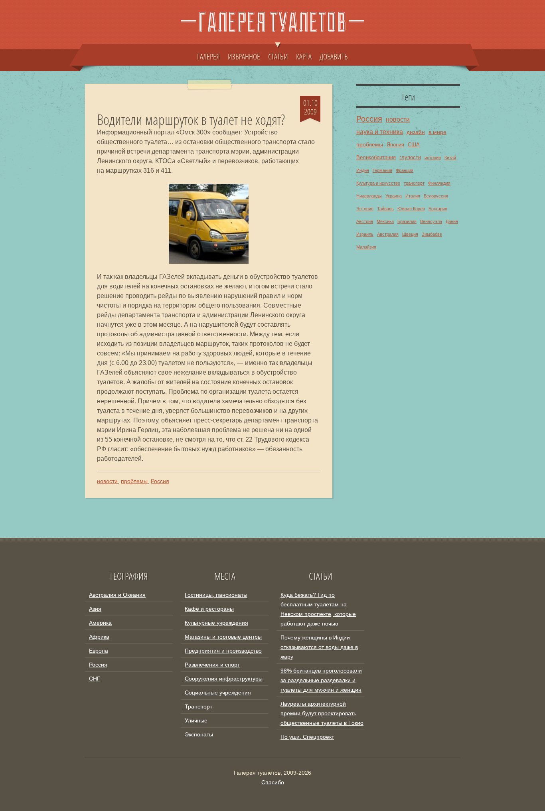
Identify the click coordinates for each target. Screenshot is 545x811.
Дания (452, 221)
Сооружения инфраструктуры (224, 678)
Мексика (385, 221)
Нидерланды (369, 195)
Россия (160, 481)
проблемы (134, 481)
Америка (100, 623)
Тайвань (385, 208)
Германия (382, 170)
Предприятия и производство (223, 650)
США (414, 145)
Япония (395, 145)
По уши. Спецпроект (307, 737)
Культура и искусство (378, 183)
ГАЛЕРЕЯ (208, 56)
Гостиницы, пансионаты (216, 595)
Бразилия (407, 221)
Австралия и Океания (117, 595)
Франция (404, 170)
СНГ (94, 678)
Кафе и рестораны (209, 609)
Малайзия (366, 247)
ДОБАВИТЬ (334, 56)
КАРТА (304, 56)
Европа (98, 650)
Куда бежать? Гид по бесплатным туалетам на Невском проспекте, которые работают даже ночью (318, 609)
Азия (95, 609)
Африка (99, 636)
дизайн (416, 132)
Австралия (388, 234)
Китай (450, 157)
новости (107, 481)
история (433, 157)
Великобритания (376, 157)
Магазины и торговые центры (223, 636)
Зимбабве (432, 234)
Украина (393, 195)
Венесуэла (431, 221)
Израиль (364, 234)
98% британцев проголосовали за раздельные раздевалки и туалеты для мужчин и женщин (321, 680)
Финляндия (439, 183)
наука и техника (379, 131)
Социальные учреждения (218, 692)
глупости (410, 157)
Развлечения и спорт (212, 664)
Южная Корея (411, 208)
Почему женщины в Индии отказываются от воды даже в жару (319, 647)
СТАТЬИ (278, 56)
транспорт (414, 183)
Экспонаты (199, 734)
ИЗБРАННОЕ (244, 56)
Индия (362, 170)
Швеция (410, 234)
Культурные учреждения (216, 623)
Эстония (364, 208)
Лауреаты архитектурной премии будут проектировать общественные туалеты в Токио (321, 713)
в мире (437, 132)
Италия (412, 195)
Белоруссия (436, 195)
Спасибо (272, 782)
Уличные (196, 720)
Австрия (364, 221)
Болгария (437, 208)
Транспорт (198, 706)
